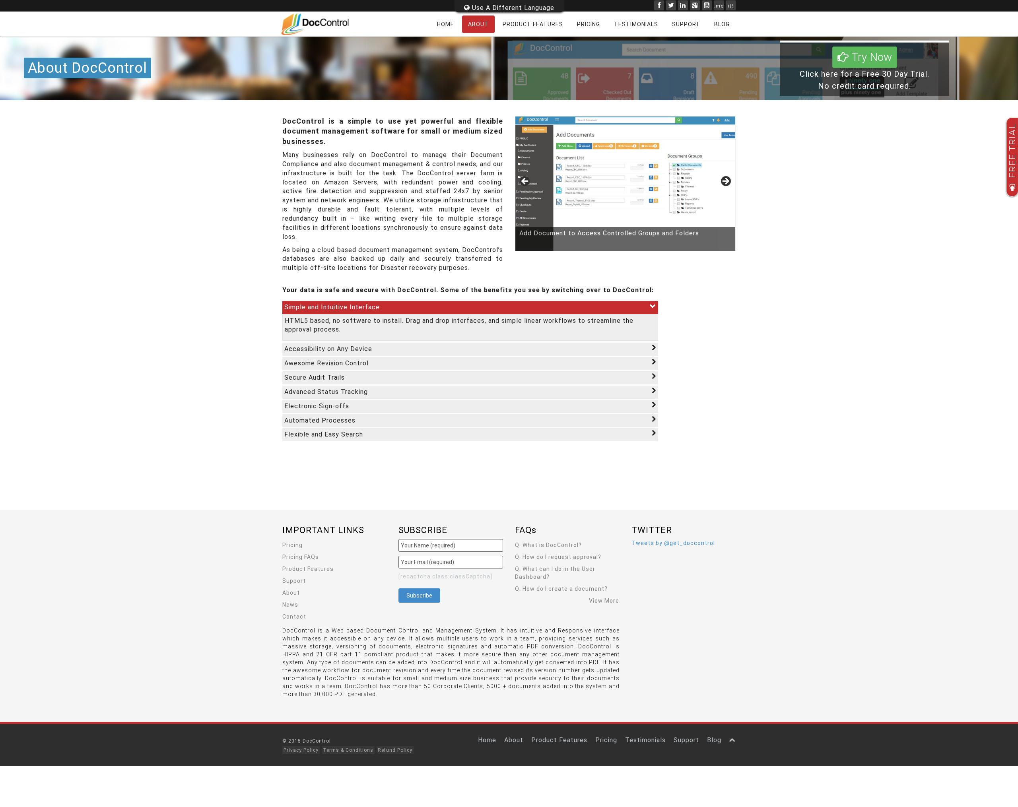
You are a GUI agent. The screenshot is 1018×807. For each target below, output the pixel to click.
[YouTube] (707, 5)
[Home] (320, 24)
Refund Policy (395, 750)
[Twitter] (671, 5)
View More (604, 600)
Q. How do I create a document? (561, 589)
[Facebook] (659, 5)
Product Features (533, 24)
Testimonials (636, 24)
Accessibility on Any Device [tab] (328, 349)
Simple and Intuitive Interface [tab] (332, 307)
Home (445, 24)
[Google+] (695, 5)
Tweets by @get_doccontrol (673, 543)
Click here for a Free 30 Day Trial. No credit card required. (864, 71)
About (478, 24)
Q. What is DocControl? (548, 545)
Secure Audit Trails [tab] (314, 377)
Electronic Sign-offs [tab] (316, 406)
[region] (625, 183)
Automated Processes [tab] (320, 420)
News (290, 604)
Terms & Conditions (348, 750)
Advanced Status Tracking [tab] (326, 392)
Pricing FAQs (300, 557)
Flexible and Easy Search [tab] (323, 434)
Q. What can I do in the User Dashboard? (555, 573)
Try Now (870, 57)
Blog (722, 24)
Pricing (588, 24)
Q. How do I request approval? (558, 557)
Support (686, 24)
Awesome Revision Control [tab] (326, 363)
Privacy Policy (301, 750)
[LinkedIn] (683, 5)
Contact (294, 616)
